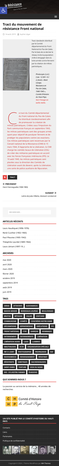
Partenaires (7, 436)
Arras (6, 306)
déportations (26, 326)
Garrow (34, 331)
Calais (29, 316)
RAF (51, 352)
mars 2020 (7, 269)
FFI (52, 326)
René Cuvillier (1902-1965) (15, 232)
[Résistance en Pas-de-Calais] (29, 12)
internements (26, 336)
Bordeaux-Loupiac (29, 311)
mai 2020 (7, 260)
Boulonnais (47, 311)
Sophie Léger (25, 34)
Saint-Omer (9, 367)
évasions (33, 372)
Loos (26, 341)
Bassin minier (10, 311)
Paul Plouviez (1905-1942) (14, 237)
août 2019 (7, 287)
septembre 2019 (10, 282)
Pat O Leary (9, 352)
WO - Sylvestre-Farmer (14, 372)
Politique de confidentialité (14, 440)
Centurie (40, 316)
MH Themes (46, 463)
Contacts (6, 427)
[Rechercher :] (29, 212)
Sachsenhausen (38, 362)
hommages (47, 331)
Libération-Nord (12, 341)
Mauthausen (10, 347)
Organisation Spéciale (38, 347)
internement (10, 336)
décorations (10, 326)
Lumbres (36, 341)
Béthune (18, 316)
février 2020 (8, 273)
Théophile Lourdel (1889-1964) (17, 242)
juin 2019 (7, 292)
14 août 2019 (10, 34)
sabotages (22, 362)
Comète (23, 321)
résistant (42, 357)
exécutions (42, 326)
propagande (40, 352)
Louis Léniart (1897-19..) (14, 246)
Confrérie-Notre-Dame (41, 321)
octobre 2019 (9, 278)
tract (12, 177)
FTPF (25, 331)
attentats (17, 306)
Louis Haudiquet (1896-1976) (16, 228)
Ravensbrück (10, 357)
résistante (9, 362)
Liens (5, 432)
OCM (22, 347)
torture (22, 367)
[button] (3, 10)
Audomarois (32, 306)
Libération (42, 336)
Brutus (7, 316)
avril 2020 (7, 264)
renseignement (27, 357)
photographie (24, 352)
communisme (10, 321)
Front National (11, 331)
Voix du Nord (36, 367)
